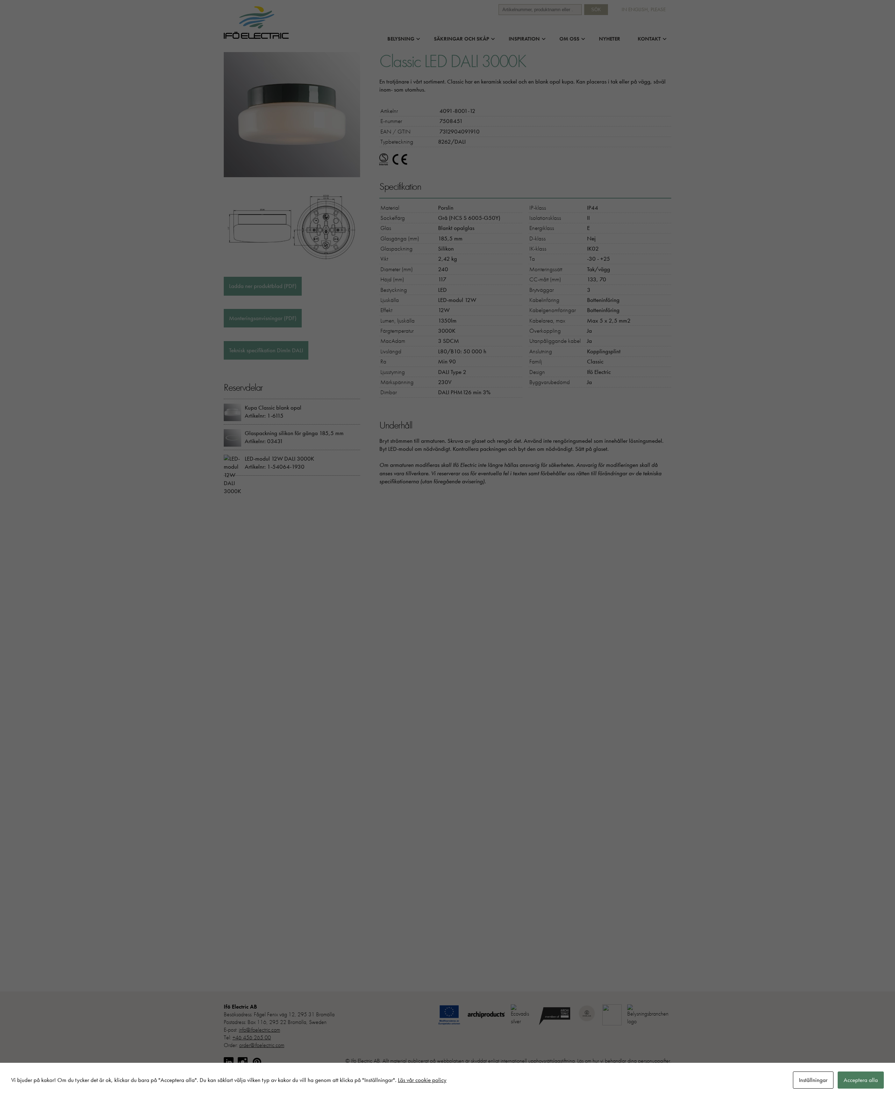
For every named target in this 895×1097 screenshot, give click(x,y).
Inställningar (813, 1080)
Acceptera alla (861, 1080)
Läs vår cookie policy (422, 1080)
